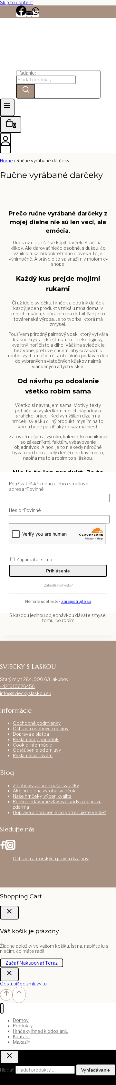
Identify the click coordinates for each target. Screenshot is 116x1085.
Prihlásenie (58, 570)
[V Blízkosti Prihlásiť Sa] (9, 974)
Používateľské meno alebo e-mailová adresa (48, 486)
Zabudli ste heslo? (58, 585)
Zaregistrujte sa (76, 601)
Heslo (25, 510)
